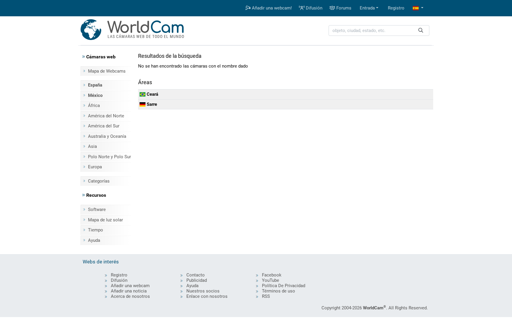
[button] (418, 8)
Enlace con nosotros (207, 296)
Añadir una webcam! (271, 8)
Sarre (151, 104)
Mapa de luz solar (105, 220)
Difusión (313, 8)
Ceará (151, 94)
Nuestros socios (203, 291)
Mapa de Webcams (107, 71)
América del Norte (106, 116)
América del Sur (103, 126)
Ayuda (94, 240)
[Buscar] (421, 30)
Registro (396, 8)
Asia (92, 146)
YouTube (270, 280)
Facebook (271, 275)
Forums (343, 8)
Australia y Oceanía (107, 136)
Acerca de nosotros (130, 296)
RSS (266, 296)
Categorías (99, 181)
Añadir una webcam (130, 285)
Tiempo (95, 230)
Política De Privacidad (283, 285)
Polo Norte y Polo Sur (109, 156)
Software (97, 209)
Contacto (195, 275)
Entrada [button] (367, 8)
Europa (95, 167)
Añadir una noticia (129, 291)
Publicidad (196, 280)
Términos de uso (278, 291)
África (94, 105)
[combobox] (379, 30)
